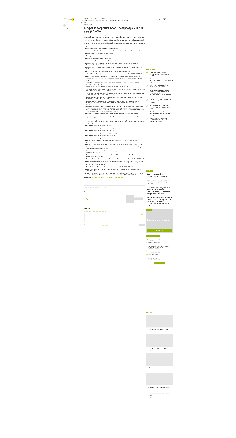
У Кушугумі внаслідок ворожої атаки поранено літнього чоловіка (160, 86)
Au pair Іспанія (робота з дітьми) (158, 329)
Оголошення (126, 20)
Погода (97, 20)
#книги (85, 182)
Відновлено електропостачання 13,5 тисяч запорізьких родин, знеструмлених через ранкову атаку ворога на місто (161, 80)
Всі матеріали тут (159, 230)
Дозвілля (102, 18)
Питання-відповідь (113, 20)
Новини (86, 18)
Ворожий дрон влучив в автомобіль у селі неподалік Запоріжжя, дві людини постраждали (160, 101)
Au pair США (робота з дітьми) (157, 348)
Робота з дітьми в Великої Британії (158, 387)
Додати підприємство (159, 262)
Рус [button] (164, 19)
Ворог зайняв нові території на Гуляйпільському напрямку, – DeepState (158, 182)
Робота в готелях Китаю (155, 368)
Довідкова (107, 20)
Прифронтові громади (158, 220)
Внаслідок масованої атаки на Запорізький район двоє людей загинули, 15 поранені (158, 119)
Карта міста (102, 20)
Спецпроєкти (84, 20)
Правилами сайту (105, 225)
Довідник (94, 18)
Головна (64, 22)
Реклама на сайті (91, 20)
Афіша (110, 18)
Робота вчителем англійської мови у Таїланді (159, 394)
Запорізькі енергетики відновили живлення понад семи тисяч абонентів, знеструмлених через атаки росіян (161, 113)
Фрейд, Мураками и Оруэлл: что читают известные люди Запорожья (107, 177)
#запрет (89, 182)
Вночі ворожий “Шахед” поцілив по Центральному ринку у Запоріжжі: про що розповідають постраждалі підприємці (159, 191)
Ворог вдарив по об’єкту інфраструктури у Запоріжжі (157, 175)
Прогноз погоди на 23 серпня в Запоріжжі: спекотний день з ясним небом (160, 74)
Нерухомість (120, 20)
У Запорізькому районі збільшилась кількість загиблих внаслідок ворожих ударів (160, 107)
